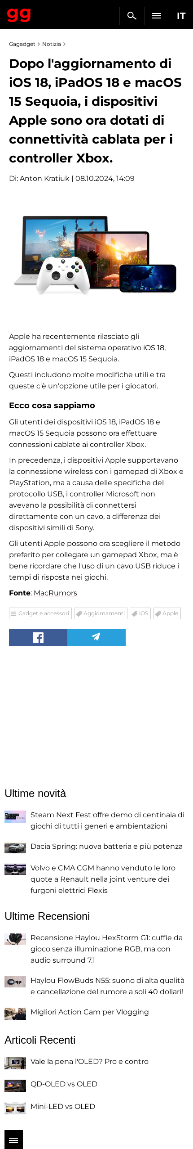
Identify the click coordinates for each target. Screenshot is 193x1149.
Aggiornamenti (104, 613)
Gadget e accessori (43, 613)
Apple (170, 613)
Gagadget (19, 13)
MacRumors (55, 593)
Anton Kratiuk (45, 178)
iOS (143, 613)
